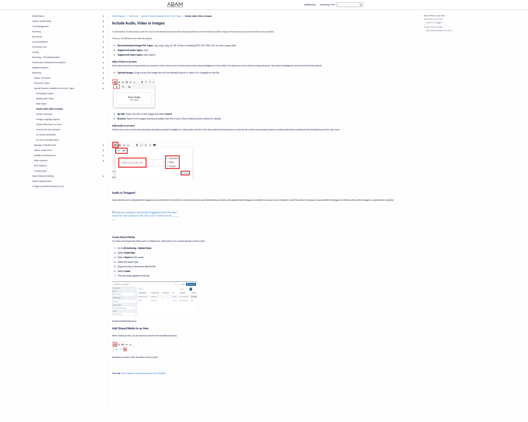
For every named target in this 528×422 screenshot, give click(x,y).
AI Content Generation (46, 134)
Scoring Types (40, 171)
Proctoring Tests (39, 47)
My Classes (37, 36)
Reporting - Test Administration (46, 57)
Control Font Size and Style (48, 129)
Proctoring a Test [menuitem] (327, 5)
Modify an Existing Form (45, 155)
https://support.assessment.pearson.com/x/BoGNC (143, 373)
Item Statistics (40, 165)
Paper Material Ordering (42, 176)
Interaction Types (42, 83)
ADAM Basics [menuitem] (310, 5)
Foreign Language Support (48, 119)
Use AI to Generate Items (47, 140)
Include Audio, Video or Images (49, 109)
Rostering (36, 31)
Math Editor (41, 103)
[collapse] (103, 88)
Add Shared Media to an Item (439, 30)
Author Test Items (42, 78)
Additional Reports (40, 67)
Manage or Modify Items (45, 145)
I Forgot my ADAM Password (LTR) (48, 186)
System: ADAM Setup (41, 21)
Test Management (40, 26)
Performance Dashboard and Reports (49, 62)
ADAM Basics (38, 16)
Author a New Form (43, 150)
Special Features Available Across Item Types (54, 88)
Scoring (35, 52)
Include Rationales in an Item (49, 124)
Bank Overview (40, 160)
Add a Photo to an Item (434, 15)
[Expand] (103, 16)
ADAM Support (118, 16)
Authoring (36, 72)
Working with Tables (45, 98)
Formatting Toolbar (44, 93)
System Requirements (42, 181)
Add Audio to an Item (433, 19)
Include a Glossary (44, 114)
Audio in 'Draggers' (434, 22)
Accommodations (40, 41)
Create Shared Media (433, 27)
